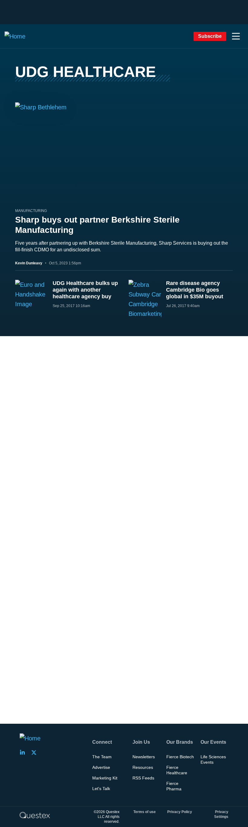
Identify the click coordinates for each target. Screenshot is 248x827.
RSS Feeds (143, 778)
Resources (142, 767)
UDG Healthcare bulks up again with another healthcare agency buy (85, 289)
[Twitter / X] (35, 752)
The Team (102, 756)
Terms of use (144, 812)
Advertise (101, 767)
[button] (235, 36)
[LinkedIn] (24, 752)
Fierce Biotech (180, 756)
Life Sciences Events (213, 759)
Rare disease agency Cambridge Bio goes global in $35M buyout (194, 289)
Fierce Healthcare (176, 770)
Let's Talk (101, 788)
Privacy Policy (179, 812)
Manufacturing (31, 211)
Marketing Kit (104, 778)
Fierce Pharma (173, 786)
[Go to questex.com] (35, 815)
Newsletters (143, 756)
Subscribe (210, 36)
